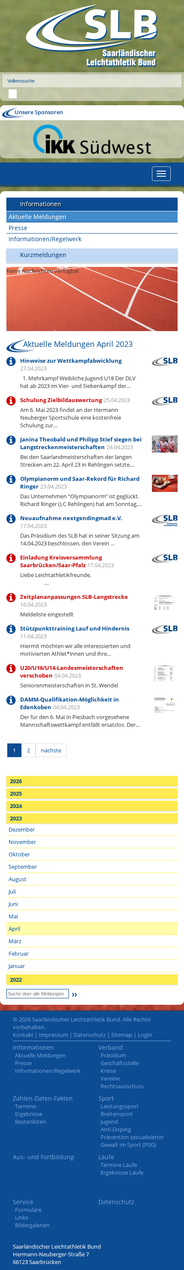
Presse (18, 228)
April (14, 929)
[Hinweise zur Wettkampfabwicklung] (165, 360)
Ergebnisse (28, 1114)
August (18, 879)
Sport (106, 1098)
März (15, 941)
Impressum (53, 1035)
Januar (17, 966)
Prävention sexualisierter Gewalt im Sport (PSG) (132, 1141)
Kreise (108, 1071)
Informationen (33, 1047)
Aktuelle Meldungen (37, 217)
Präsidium (113, 1055)
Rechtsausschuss (122, 1086)
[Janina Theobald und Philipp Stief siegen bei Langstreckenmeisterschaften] (165, 443)
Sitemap (121, 1035)
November (22, 842)
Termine (25, 1106)
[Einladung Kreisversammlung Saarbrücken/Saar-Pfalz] (165, 557)
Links (21, 1217)
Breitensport (117, 1114)
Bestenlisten (30, 1121)
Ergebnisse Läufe (122, 1172)
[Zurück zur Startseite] (92, 36)
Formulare (28, 1210)
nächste (51, 750)
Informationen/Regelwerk (45, 239)
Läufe (106, 1157)
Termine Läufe (119, 1165)
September (23, 866)
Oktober (19, 854)
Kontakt (23, 1035)
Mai (13, 916)
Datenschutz (90, 1035)
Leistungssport (120, 1106)
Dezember (22, 829)
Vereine (110, 1078)
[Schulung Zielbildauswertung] (165, 400)
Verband (110, 1047)
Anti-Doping (116, 1129)
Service (23, 1202)
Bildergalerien (32, 1225)
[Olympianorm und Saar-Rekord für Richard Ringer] (165, 482)
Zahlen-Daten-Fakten (43, 1098)
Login (145, 1035)
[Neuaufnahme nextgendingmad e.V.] (165, 519)
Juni (13, 904)
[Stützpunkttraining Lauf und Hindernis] (165, 628)
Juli (12, 891)
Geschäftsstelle (120, 1063)
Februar (19, 953)
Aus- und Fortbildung (43, 1157)
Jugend (109, 1121)
